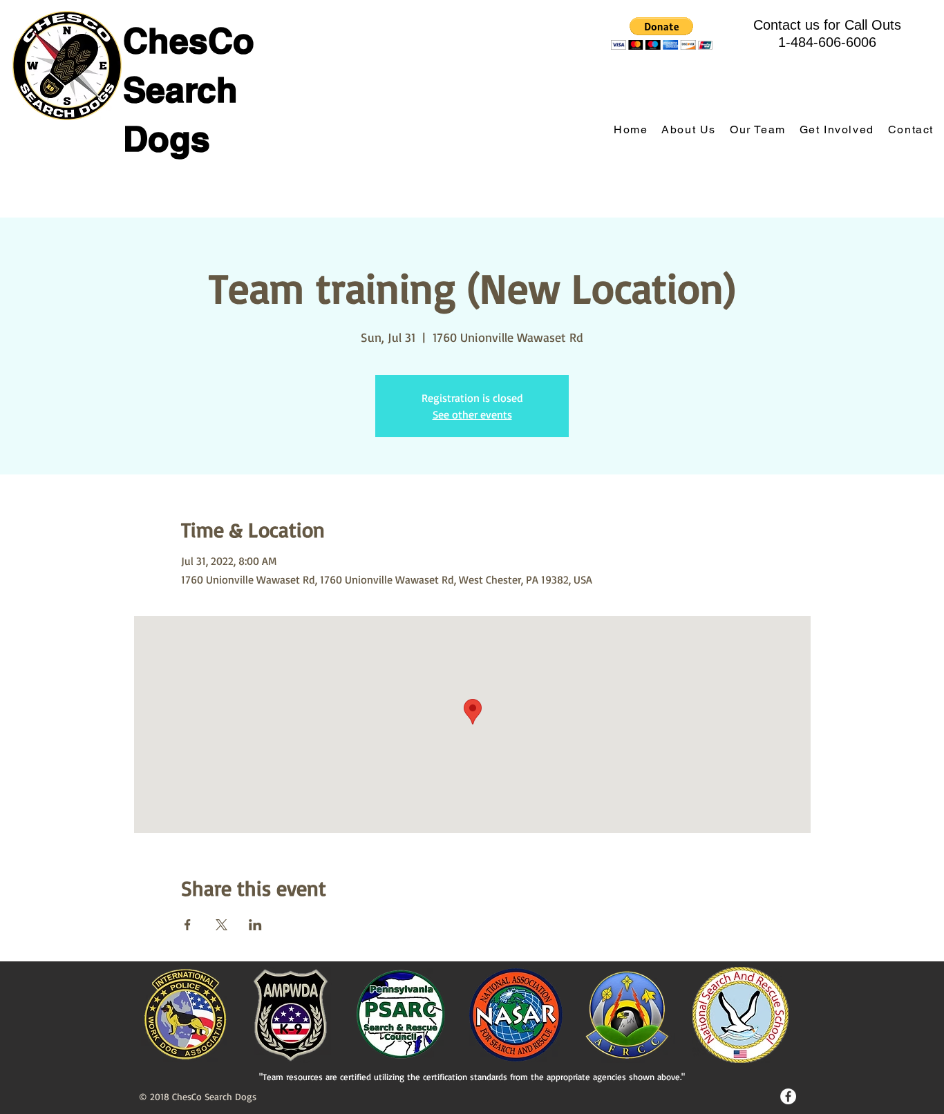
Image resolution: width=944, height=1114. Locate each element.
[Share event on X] (221, 924)
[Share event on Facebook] (187, 924)
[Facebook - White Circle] (788, 1096)
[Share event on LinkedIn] (255, 924)
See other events (472, 414)
